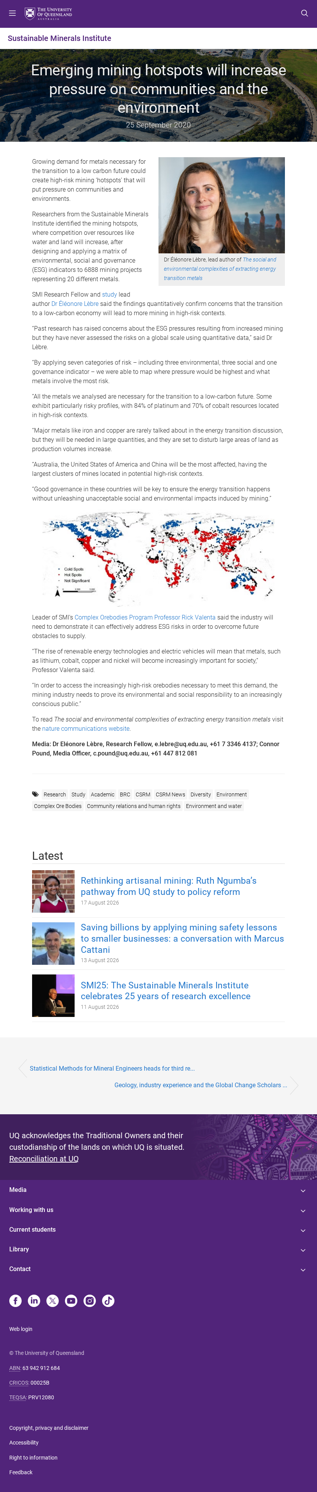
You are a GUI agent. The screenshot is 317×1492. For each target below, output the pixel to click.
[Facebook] (15, 1301)
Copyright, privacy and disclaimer (49, 1428)
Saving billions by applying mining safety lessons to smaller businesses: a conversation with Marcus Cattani (182, 938)
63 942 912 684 (41, 1368)
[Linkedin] (34, 1301)
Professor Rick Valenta (185, 617)
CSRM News (170, 794)
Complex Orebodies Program (114, 617)
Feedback (20, 1472)
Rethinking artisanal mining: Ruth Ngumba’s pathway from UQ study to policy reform (169, 886)
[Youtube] (71, 1301)
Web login (20, 1329)
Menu (12, 14)
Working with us (31, 1210)
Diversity (201, 794)
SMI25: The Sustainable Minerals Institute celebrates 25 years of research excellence (166, 991)
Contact (20, 1269)
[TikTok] (108, 1301)
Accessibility (24, 1442)
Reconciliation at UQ (44, 1158)
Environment (231, 794)
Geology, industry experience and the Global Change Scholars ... (200, 1085)
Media (18, 1189)
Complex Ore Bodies (58, 806)
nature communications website (86, 728)
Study (78, 794)
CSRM (143, 794)
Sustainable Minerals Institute (59, 38)
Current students (32, 1229)
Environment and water (214, 806)
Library (19, 1249)
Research (55, 794)
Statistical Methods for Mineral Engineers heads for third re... (112, 1068)
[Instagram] (90, 1301)
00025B (40, 1383)
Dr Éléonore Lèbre (75, 303)
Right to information (33, 1458)
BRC (125, 794)
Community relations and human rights (134, 806)
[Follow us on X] (52, 1301)
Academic (102, 794)
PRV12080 (41, 1397)
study (110, 294)
